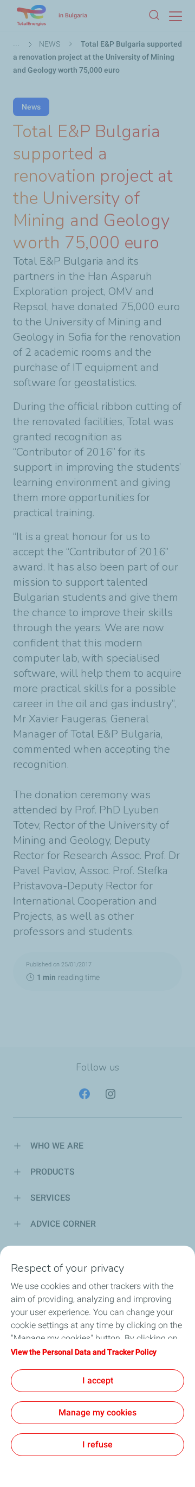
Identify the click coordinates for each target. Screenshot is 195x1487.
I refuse (97, 1444)
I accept (97, 1380)
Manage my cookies (97, 1412)
